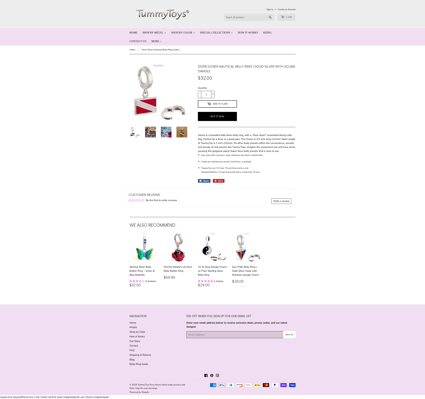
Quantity (202, 88)
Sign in (270, 9)
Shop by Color (137, 332)
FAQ (131, 350)
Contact (133, 345)
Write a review (281, 201)
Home (132, 49)
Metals (133, 327)
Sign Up (289, 335)
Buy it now (217, 116)
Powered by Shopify (139, 392)
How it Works (137, 336)
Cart (289, 17)
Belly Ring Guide (138, 364)
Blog (132, 359)
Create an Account (287, 9)
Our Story (134, 341)
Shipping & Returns (140, 355)
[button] (137, 281)
